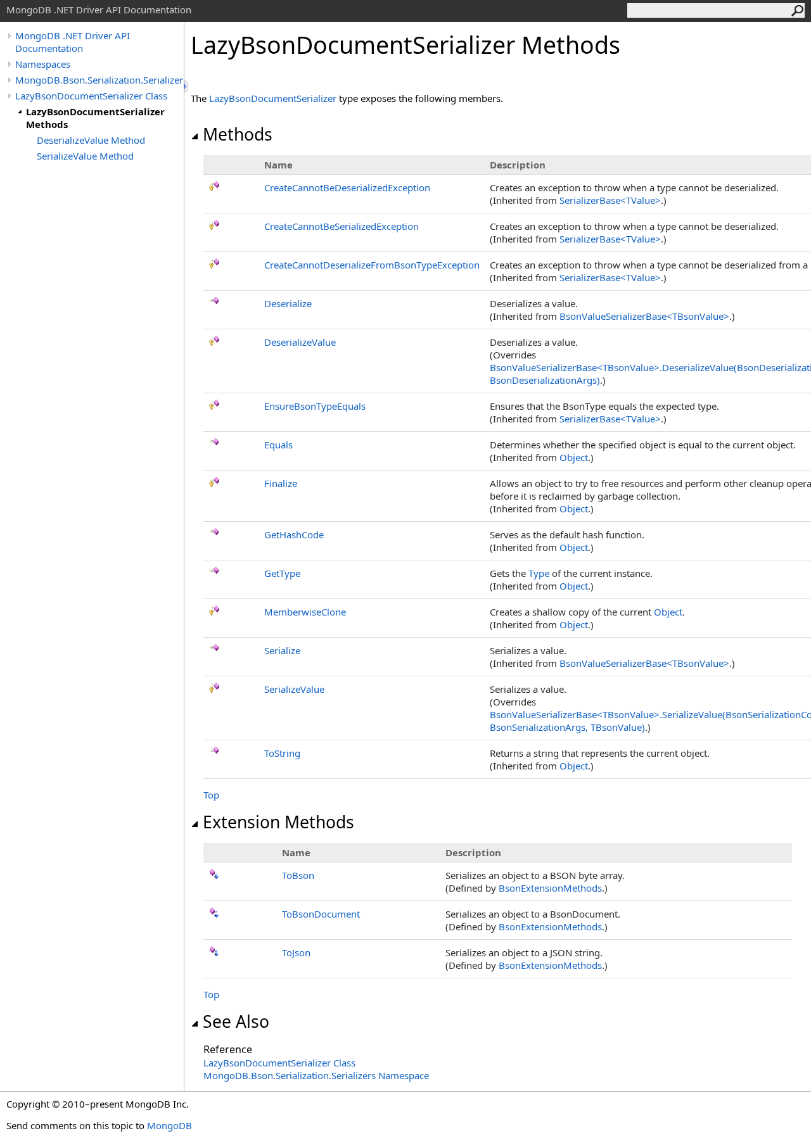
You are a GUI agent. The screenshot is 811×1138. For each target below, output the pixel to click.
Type (538, 573)
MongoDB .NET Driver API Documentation (72, 41)
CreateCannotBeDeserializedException (347, 187)
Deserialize (288, 303)
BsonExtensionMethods (550, 888)
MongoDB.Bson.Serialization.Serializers (99, 79)
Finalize (280, 483)
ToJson (296, 952)
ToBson (298, 875)
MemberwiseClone (305, 611)
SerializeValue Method (85, 155)
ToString (282, 753)
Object (573, 457)
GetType (282, 573)
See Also (236, 1021)
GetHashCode (294, 534)
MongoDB (169, 1125)
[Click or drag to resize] (187, 86)
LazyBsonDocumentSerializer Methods (95, 117)
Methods (237, 134)
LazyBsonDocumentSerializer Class (91, 95)
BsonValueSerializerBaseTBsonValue (644, 316)
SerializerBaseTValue (610, 200)
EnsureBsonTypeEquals (315, 406)
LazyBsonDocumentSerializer (272, 98)
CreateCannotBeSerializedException (341, 226)
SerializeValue (294, 689)
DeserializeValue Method (91, 140)
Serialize (282, 650)
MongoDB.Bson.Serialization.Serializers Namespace (316, 1075)
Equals (278, 444)
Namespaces (42, 64)
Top (211, 794)
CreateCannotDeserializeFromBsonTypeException (372, 264)
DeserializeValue (300, 342)
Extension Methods (278, 822)
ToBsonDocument (321, 913)
